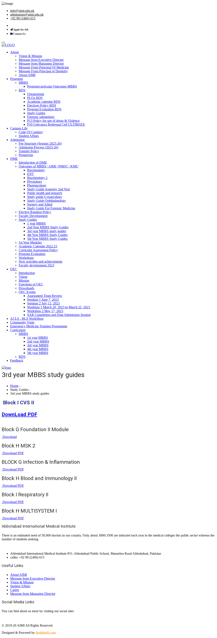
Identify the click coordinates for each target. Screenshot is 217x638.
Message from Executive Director (41, 60)
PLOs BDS (35, 98)
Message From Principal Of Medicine (44, 67)
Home (14, 386)
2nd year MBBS (38, 341)
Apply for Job (20, 29)
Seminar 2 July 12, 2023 (43, 303)
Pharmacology (36, 185)
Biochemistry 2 (37, 178)
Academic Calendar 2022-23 (38, 246)
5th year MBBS (37, 353)
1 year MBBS (36, 223)
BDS (22, 90)
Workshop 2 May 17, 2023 (45, 311)
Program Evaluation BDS (44, 109)
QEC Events (27, 292)
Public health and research (44, 193)
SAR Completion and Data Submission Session (59, 315)
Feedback (16, 360)
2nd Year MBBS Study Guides (47, 227)
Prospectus (26, 155)
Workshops (26, 257)
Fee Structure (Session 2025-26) (40, 143)
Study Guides (36, 113)
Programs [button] (16, 79)
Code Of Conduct (31, 132)
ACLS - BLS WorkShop (26, 318)
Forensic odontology (41, 117)
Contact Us (19, 33)
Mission (24, 280)
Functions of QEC (31, 284)
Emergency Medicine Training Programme (38, 326)
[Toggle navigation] (3, 42)
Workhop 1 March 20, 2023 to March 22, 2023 (58, 307)
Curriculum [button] (17, 330)
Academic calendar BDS (43, 101)
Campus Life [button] (19, 128)
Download (9, 437)
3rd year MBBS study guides (46, 231)
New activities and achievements (40, 261)
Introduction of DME (33, 162)
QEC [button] (13, 269)
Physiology (34, 181)
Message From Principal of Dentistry (43, 71)
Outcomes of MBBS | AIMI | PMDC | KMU (48, 166)
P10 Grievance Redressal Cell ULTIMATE (56, 124)
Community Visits (22, 322)
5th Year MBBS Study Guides (47, 238)
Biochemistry (36, 170)
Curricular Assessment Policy (38, 250)
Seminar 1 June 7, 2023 (43, 299)
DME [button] (14, 159)
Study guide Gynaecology (44, 197)
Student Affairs (29, 136)
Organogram (35, 94)
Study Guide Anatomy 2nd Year (48, 189)
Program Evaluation (32, 254)
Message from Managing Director (41, 63)
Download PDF (13, 453)
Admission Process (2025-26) (38, 147)
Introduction (27, 273)
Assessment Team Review (44, 296)
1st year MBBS (37, 337)
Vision (23, 277)
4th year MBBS (37, 349)
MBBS (23, 82)
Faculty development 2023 (36, 265)
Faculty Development (33, 216)
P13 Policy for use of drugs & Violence (53, 120)
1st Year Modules (30, 242)
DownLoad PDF (19, 414)
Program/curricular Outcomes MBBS (52, 86)
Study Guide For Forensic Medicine (51, 208)
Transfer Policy (29, 151)
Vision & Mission (30, 56)
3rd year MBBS (38, 345)
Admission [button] (17, 139)
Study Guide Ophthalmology (46, 200)
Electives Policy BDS (41, 105)
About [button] (14, 52)
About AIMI (27, 75)
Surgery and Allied (39, 204)
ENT (30, 174)
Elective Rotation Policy (35, 212)
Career (14, 590)
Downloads (26, 288)
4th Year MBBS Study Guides (47, 235)
